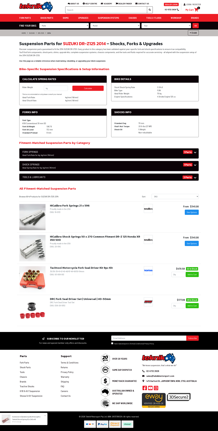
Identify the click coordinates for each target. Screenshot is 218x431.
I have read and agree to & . (133, 344)
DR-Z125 (41, 33)
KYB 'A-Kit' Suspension (30, 391)
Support (66, 356)
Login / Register (193, 4)
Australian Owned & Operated (123, 392)
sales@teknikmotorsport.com (160, 376)
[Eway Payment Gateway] (154, 400)
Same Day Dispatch (122, 369)
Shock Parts (25, 367)
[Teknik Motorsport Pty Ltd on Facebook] (145, 388)
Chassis (23, 376)
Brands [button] (195, 17)
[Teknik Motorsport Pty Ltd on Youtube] (150, 388)
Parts (23, 356)
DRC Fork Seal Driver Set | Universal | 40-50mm (80, 299)
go (195, 25)
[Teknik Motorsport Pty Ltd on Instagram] (156, 388)
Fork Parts (24, 362)
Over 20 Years (119, 358)
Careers (64, 391)
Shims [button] (66, 17)
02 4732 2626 (170, 9)
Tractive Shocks (27, 386)
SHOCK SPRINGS (39, 166)
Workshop (176, 17)
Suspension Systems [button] (108, 17)
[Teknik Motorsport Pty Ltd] (36, 6)
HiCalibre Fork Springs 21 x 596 (70, 206)
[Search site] (150, 9)
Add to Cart (192, 274)
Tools (22, 372)
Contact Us (66, 395)
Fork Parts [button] (25, 17)
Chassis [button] (133, 17)
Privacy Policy (149, 344)
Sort (143, 196)
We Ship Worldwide (122, 403)
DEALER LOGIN (171, 4)
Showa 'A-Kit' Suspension (31, 395)
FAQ (62, 386)
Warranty (65, 376)
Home (24, 33)
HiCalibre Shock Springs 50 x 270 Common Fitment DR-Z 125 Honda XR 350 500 (95, 238)
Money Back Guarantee (124, 380)
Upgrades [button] (83, 17)
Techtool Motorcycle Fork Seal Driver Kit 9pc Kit (81, 268)
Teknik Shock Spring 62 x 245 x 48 (24, 419)
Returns (64, 367)
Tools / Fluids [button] (153, 17)
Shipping (65, 381)
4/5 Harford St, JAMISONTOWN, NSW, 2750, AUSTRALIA (171, 381)
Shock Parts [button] (46, 17)
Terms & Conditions (136, 344)
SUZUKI (32, 33)
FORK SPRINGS (38, 153)
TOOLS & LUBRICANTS (33, 177)
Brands (23, 381)
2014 (49, 33)
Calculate (88, 88)
